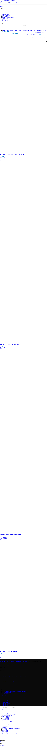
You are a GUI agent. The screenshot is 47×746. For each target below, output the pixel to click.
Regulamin (4, 694)
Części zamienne (5, 16)
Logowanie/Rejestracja (6, 735)
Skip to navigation (3, 0)
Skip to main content (11, 0)
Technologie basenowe (6, 20)
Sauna (3, 19)
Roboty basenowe (5, 18)
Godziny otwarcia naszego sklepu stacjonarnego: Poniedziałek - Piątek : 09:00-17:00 (16, 661)
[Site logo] (4, 2)
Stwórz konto (2, 745)
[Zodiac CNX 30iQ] (14, 34)
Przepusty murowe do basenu (10, 722)
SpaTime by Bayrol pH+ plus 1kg (8, 651)
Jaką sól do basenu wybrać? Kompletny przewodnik (12, 681)
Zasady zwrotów (5, 693)
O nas (3, 696)
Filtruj (25, 25)
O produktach (5, 697)
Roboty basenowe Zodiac (10, 713)
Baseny (3, 12)
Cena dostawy (5, 700)
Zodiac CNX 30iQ (31, 34)
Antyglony (7, 717)
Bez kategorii (5, 13)
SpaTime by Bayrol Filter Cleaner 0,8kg (10, 344)
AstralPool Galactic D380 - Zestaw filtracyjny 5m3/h (35, 30)
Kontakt (4, 695)
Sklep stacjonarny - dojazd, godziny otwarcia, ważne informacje (14, 691)
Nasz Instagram (5, 705)
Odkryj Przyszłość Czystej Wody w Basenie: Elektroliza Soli (14, 676)
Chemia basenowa (6, 15)
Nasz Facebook (5, 704)
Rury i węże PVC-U (9, 721)
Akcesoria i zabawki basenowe (8, 10)
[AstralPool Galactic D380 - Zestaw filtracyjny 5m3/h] (13, 30)
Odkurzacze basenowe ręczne (10, 714)
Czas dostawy (5, 701)
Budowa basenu (5, 14)
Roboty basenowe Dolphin (10, 711)
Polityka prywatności (6, 692)
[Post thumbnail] (4, 675)
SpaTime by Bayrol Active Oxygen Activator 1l (12, 154)
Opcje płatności (5, 702)
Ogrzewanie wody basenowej (8, 17)
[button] (3, 158)
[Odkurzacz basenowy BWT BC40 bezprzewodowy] (18, 32)
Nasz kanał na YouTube (7, 703)
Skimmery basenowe (9, 723)
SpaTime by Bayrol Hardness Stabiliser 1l (10, 534)
